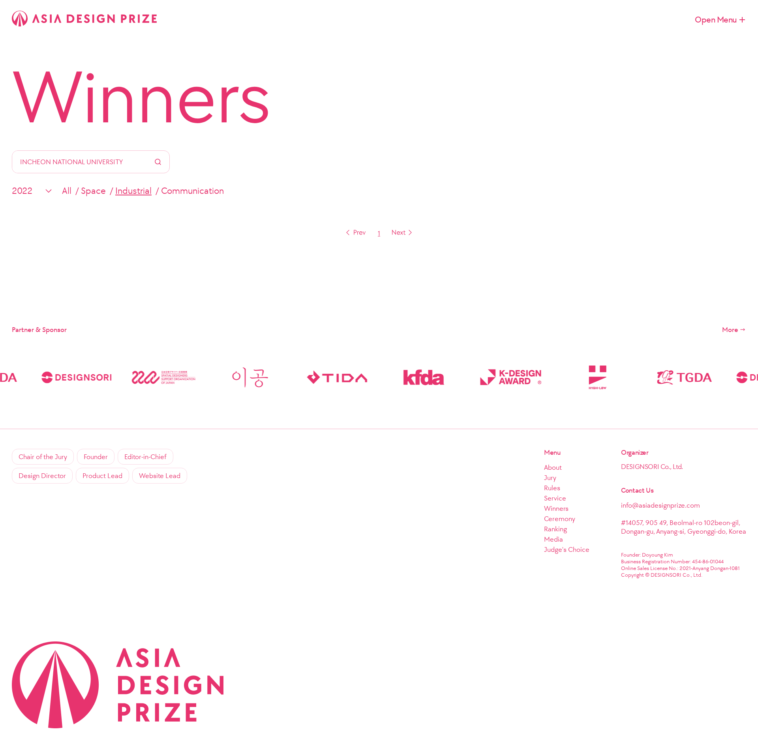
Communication (192, 190)
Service (555, 498)
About (553, 467)
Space (93, 190)
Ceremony (559, 518)
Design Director (42, 475)
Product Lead (102, 475)
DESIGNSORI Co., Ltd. (652, 466)
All (66, 190)
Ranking (555, 529)
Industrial (133, 190)
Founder (96, 456)
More (730, 329)
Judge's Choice (566, 549)
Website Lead (159, 475)
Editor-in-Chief (145, 456)
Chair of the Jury (43, 456)
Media (553, 539)
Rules (552, 488)
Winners (141, 96)
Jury (550, 477)
